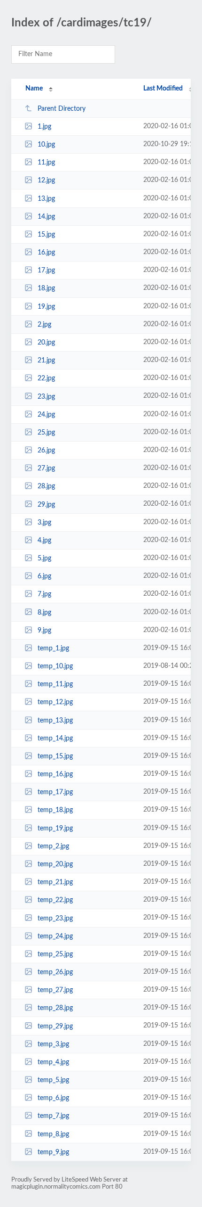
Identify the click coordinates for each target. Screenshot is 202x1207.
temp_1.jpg (53, 648)
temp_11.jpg (55, 684)
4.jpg (44, 540)
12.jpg (46, 180)
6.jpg (44, 576)
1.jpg (44, 126)
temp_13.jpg (55, 720)
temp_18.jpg (55, 810)
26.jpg (46, 450)
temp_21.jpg (55, 882)
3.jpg (44, 522)
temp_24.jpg (55, 936)
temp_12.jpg (55, 702)
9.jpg (44, 630)
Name (34, 88)
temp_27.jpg (55, 990)
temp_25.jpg (55, 954)
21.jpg (46, 360)
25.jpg (46, 432)
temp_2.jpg (53, 846)
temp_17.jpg (55, 792)
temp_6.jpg (53, 1098)
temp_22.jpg (55, 900)
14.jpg (46, 216)
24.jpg (46, 414)
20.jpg (46, 342)
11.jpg (46, 162)
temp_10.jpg (55, 666)
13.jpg (46, 199)
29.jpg (46, 504)
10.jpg (46, 144)
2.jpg (44, 324)
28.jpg (46, 486)
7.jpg (44, 594)
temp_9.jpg (53, 1152)
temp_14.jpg (55, 738)
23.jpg (46, 396)
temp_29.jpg (55, 1026)
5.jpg (44, 558)
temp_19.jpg (55, 828)
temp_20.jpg (55, 864)
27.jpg (46, 468)
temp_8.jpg (53, 1134)
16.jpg (46, 252)
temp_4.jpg (53, 1062)
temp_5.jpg (53, 1080)
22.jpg (46, 378)
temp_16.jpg (55, 774)
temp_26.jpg (55, 972)
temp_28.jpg (55, 1008)
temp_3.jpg (53, 1044)
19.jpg (46, 307)
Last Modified (163, 88)
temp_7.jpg (53, 1116)
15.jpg (46, 234)
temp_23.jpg (55, 918)
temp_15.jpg (55, 756)
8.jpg (44, 612)
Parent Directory (61, 109)
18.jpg (46, 288)
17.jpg (46, 270)
